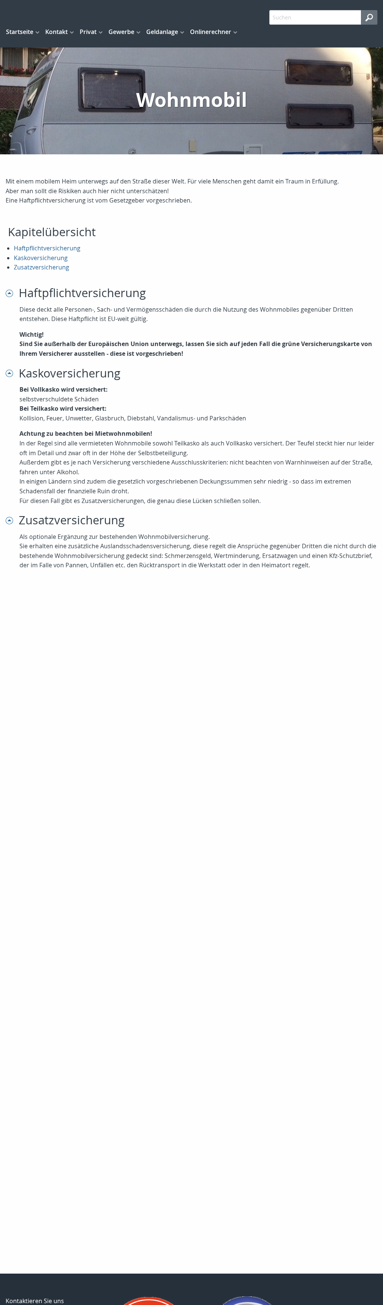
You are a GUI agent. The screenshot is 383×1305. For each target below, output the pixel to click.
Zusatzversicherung (41, 267)
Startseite (19, 32)
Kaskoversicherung (41, 258)
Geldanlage (162, 32)
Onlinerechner (210, 32)
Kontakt (56, 32)
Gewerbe (121, 32)
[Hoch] (12, 292)
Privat (88, 32)
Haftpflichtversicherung (47, 248)
